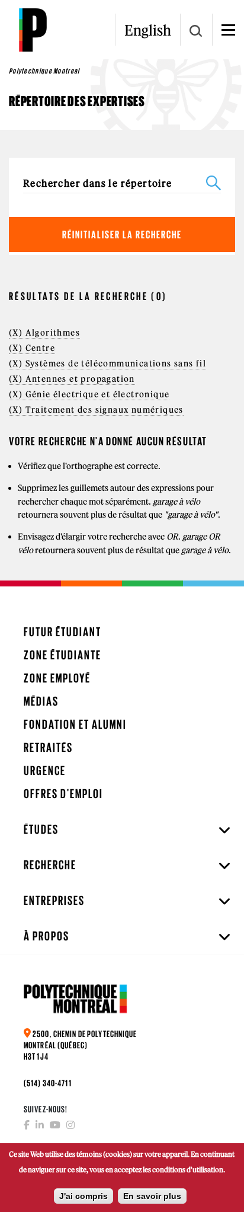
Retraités (48, 747)
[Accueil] (32, 29)
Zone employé (57, 678)
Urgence (45, 770)
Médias (41, 701)
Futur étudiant (62, 632)
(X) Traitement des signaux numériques (96, 409)
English (147, 30)
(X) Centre (32, 348)
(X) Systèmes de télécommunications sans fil (107, 363)
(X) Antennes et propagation (72, 379)
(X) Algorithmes (44, 332)
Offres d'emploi (63, 793)
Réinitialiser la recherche (122, 234)
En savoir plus (152, 1196)
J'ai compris (83, 1196)
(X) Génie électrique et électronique (89, 394)
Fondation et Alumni (75, 724)
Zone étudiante (62, 655)
